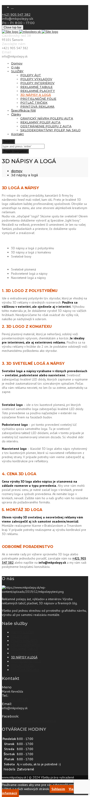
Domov (16, 63)
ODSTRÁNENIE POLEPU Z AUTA (46, 126)
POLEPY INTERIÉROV (37, 83)
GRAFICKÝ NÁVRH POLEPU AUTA (46, 118)
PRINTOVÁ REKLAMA (37, 106)
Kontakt (17, 134)
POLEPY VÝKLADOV (36, 79)
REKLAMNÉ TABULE (36, 87)
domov (16, 171)
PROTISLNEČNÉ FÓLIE (38, 98)
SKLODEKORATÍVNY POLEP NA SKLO (50, 130)
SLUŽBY (17, 71)
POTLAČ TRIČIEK (34, 102)
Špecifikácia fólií (23, 110)
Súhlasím (58, 789)
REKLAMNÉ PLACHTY (37, 91)
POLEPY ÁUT (30, 75)
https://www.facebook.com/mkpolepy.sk (29, 720)
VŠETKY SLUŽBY (22, 632)
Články (16, 114)
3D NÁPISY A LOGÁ (35, 95)
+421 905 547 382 (16, 14)
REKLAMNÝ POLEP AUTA (40, 122)
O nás (15, 67)
